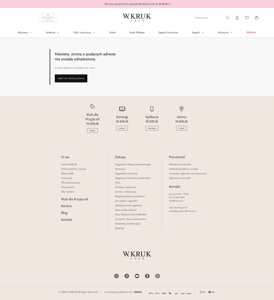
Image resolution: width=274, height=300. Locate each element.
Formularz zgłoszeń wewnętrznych (187, 173)
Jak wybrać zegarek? (126, 200)
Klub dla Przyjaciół (74, 199)
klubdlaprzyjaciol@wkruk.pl (182, 211)
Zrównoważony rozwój (73, 168)
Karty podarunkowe (126, 209)
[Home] (137, 18)
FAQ (117, 182)
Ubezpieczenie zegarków (128, 205)
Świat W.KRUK (69, 164)
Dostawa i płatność (125, 187)
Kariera (66, 206)
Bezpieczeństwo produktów (130, 196)
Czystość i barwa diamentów (130, 219)
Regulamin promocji (126, 173)
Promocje (120, 168)
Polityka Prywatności (180, 164)
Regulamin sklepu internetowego (133, 164)
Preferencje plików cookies (183, 168)
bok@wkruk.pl (176, 200)
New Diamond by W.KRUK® (130, 214)
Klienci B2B (67, 173)
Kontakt (66, 219)
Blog (64, 213)
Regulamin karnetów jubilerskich (132, 178)
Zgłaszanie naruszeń (180, 178)
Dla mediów (67, 191)
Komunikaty (67, 187)
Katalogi (119, 228)
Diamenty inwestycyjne (127, 223)
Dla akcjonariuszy (70, 182)
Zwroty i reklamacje (125, 191)
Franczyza (66, 178)
